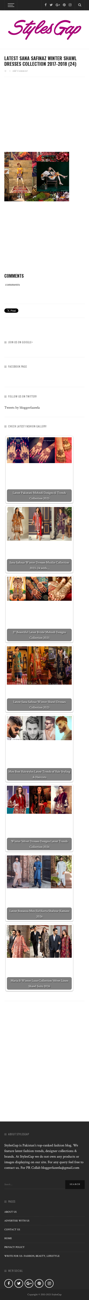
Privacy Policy (14, 1247)
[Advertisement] (44, 118)
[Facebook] (45, 5)
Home (8, 1238)
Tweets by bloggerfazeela (22, 407)
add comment (20, 70)
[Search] (79, 5)
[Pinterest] (64, 5)
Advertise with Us (16, 1220)
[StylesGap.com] (44, 28)
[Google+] (57, 5)
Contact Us (12, 1229)
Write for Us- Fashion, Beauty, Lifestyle (32, 1256)
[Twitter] (51, 5)
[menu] (10, 5)
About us (10, 1212)
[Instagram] (70, 5)
